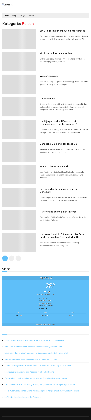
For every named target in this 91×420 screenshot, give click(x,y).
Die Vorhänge (47, 98)
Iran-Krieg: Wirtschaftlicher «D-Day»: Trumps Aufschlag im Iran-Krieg (33, 346)
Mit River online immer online (56, 53)
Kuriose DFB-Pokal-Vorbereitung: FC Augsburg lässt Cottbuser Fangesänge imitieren (39, 384)
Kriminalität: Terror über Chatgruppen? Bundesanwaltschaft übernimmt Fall (36, 353)
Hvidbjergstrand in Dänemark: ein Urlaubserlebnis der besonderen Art (59, 122)
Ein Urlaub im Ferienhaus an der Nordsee (62, 30)
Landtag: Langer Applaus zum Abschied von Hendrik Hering (29, 372)
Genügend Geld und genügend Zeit (59, 143)
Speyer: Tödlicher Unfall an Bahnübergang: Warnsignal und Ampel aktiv (34, 340)
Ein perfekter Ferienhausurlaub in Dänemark (58, 190)
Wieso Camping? (49, 75)
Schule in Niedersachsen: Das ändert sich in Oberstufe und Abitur (31, 359)
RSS (4, 332)
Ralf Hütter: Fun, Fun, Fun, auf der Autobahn (22, 397)
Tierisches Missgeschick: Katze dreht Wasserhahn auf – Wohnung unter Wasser (37, 365)
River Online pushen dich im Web (58, 211)
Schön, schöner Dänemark (54, 166)
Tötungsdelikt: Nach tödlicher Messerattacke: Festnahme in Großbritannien (35, 378)
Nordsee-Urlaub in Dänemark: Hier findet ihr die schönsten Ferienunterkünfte (62, 235)
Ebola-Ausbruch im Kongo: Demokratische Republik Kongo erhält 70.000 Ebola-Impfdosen (41, 391)
